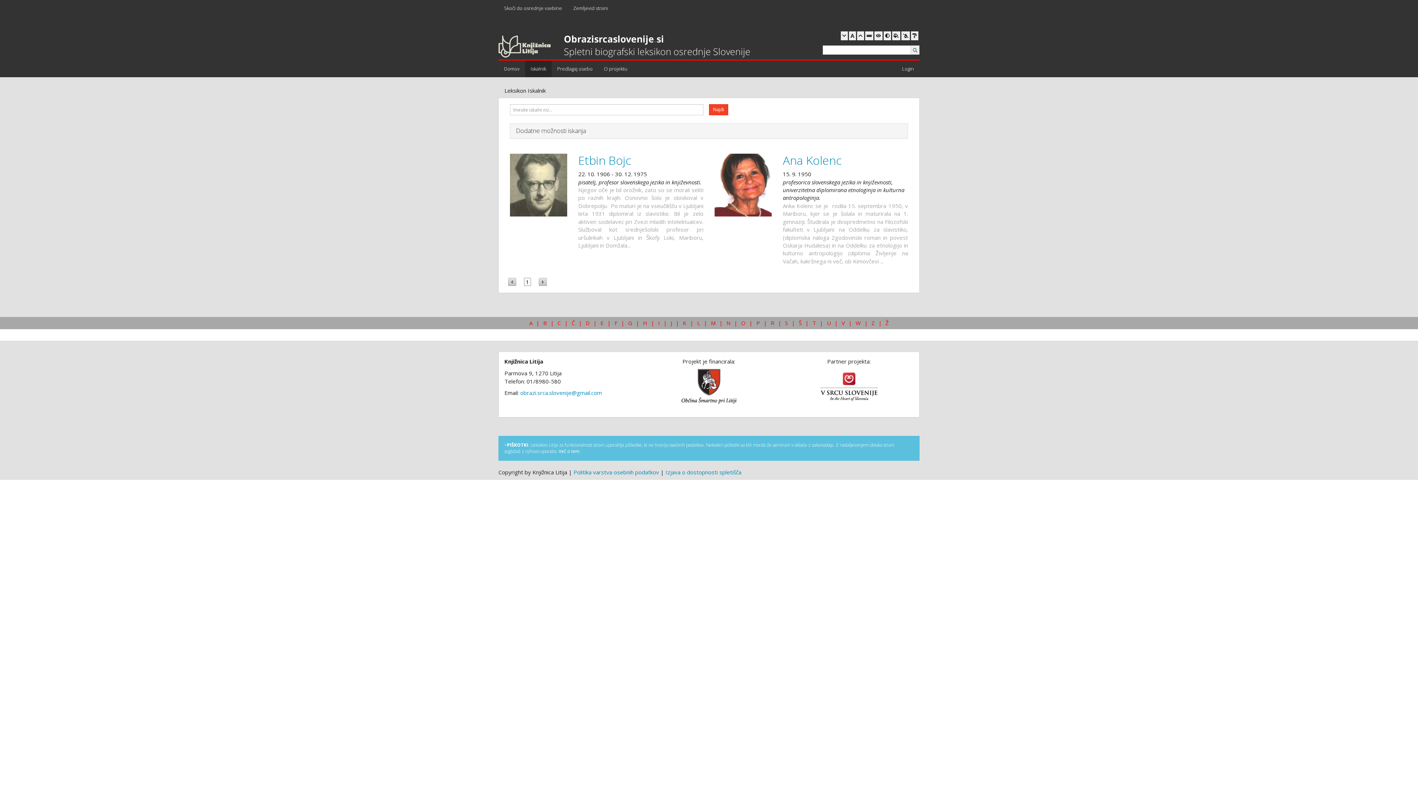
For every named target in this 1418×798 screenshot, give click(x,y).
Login (908, 68)
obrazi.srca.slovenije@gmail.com (561, 392)
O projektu (615, 68)
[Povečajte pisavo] (860, 35)
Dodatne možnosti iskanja (551, 130)
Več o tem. (569, 451)
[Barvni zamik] (905, 35)
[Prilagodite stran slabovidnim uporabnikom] (878, 35)
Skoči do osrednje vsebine (533, 8)
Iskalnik (538, 68)
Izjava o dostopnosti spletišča (703, 472)
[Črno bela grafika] (914, 35)
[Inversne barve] (896, 35)
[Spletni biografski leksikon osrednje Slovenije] (624, 47)
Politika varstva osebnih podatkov (616, 472)
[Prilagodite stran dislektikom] (887, 35)
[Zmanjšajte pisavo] (844, 35)
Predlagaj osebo (575, 68)
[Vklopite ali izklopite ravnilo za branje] (869, 35)
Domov (512, 68)
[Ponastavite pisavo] (852, 35)
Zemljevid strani (590, 8)
